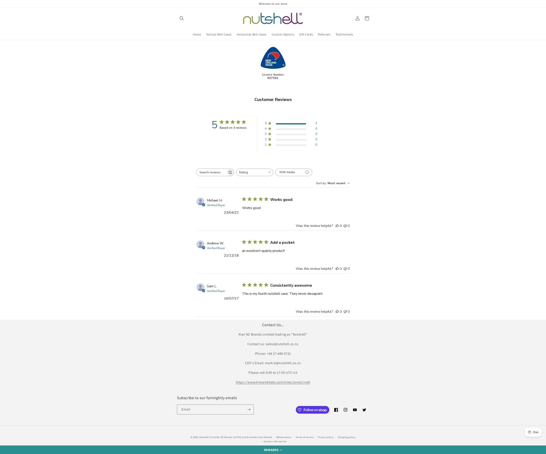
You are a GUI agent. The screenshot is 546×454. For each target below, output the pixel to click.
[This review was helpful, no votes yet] (337, 225)
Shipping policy (347, 437)
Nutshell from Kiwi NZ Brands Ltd (217, 437)
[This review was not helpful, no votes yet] (345, 225)
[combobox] (254, 172)
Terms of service (305, 437)
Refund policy (284, 437)
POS (239, 437)
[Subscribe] (249, 409)
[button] (273, 449)
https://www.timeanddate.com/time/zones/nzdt (273, 382)
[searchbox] (211, 172)
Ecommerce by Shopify (259, 437)
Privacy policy (326, 437)
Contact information (275, 441)
